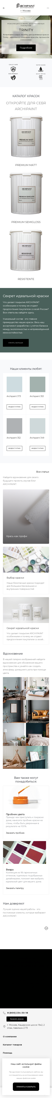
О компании (10, 1036)
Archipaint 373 (14, 396)
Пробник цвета (15, 814)
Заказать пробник (15, 833)
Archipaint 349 (37, 438)
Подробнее (26, 48)
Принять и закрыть (26, 1087)
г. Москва (25, 10)
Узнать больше (15, 343)
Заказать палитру (15, 888)
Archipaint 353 (37, 396)
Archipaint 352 (14, 438)
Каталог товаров (12, 1044)
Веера (10, 869)
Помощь (7, 1053)
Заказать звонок (17, 1019)
